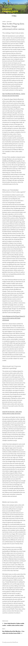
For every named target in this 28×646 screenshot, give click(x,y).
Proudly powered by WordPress (10, 642)
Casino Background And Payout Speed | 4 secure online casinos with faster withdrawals (13, 318)
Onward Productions (10, 10)
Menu (14, 16)
